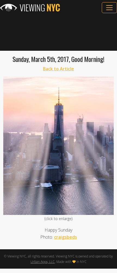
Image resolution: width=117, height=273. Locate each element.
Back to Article (58, 69)
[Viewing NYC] (30, 8)
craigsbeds (65, 237)
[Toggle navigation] (109, 7)
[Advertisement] (58, 32)
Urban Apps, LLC (42, 261)
